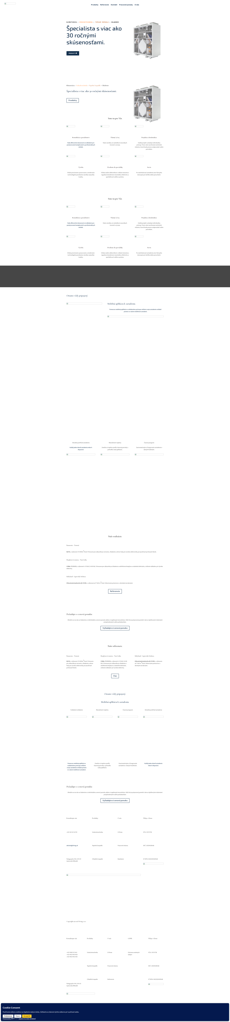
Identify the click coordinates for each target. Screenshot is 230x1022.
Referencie (104, 5)
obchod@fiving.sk (72, 845)
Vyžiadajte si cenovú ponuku (115, 628)
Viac (115, 676)
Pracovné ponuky (126, 5)
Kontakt (114, 5)
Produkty (94, 5)
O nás (137, 5)
